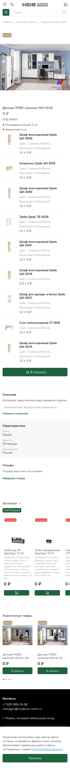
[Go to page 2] (6, 679)
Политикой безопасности (47, 749)
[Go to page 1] (3, 679)
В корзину (17, 670)
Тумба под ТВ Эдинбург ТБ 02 (14, 551)
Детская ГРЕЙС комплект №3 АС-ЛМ (16, 656)
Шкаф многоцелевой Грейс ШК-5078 (38, 272)
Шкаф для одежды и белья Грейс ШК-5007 (42, 296)
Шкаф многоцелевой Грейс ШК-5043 (38, 136)
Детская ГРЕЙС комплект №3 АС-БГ (50, 656)
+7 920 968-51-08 (15, 704)
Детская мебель (26, 22)
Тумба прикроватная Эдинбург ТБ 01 (47, 551)
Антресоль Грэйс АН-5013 (37, 163)
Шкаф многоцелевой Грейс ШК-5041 (38, 243)
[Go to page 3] (8, 679)
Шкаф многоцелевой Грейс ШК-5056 (38, 190)
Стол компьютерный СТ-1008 (39, 323)
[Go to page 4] (10, 679)
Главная (7, 22)
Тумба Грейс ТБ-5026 (34, 217)
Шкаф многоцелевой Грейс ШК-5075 (38, 345)
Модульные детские (53, 22)
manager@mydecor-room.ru (22, 709)
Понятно (35, 758)
